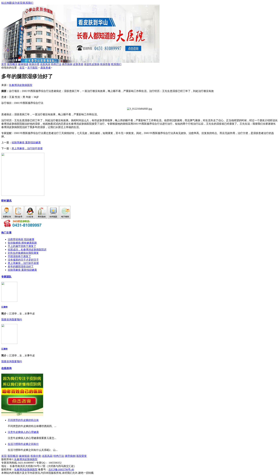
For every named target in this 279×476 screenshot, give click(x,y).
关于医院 (32, 67)
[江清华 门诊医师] (9, 301)
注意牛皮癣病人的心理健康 (23, 432)
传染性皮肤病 (91, 64)
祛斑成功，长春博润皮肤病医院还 (27, 249)
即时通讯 (6, 200)
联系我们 (28, 2)
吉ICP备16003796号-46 (61, 469)
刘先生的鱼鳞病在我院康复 (23, 253)
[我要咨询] (6, 218)
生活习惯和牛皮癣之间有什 (23, 444)
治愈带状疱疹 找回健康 (21, 239)
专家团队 (6, 276)
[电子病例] (64, 218)
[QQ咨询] (30, 218)
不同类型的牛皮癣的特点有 (23, 420)
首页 (3, 64)
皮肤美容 (78, 64)
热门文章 (6, 232)
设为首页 (17, 2)
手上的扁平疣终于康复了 (22, 246)
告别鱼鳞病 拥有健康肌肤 (22, 242)
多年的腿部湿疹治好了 (21, 266)
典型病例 (67, 64)
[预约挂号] (18, 218)
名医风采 (45, 64)
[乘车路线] (41, 218)
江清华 (4, 307)
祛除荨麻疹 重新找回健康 (26, 142)
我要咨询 (6, 319)
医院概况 (12, 64)
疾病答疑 (105, 64)
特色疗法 (56, 64)
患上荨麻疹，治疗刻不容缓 (27, 148)
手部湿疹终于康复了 (19, 256)
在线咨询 (6, 368)
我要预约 (17, 319)
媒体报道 (23, 64)
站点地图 (6, 2)
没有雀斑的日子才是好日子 (23, 259)
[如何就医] (53, 218)
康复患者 (45, 67)
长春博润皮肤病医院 (20, 85)
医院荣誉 (81, 456)
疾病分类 (34, 64)
